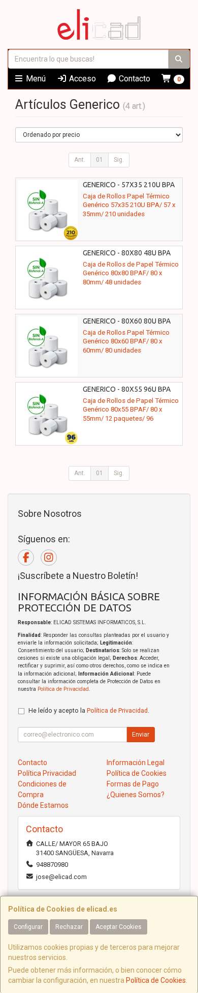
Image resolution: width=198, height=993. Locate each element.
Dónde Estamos (43, 805)
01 (99, 159)
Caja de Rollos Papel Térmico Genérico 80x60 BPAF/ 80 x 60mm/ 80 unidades (126, 341)
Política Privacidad (47, 773)
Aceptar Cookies (118, 926)
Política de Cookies (156, 980)
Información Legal (135, 762)
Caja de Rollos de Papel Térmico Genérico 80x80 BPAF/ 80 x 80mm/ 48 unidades (131, 273)
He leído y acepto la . (88, 710)
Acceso (81, 78)
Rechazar (69, 926)
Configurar (28, 926)
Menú (35, 78)
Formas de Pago (133, 784)
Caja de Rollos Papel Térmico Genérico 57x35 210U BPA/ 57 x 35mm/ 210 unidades (129, 205)
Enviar (140, 734)
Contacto (133, 78)
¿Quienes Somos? (135, 795)
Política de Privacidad (63, 689)
